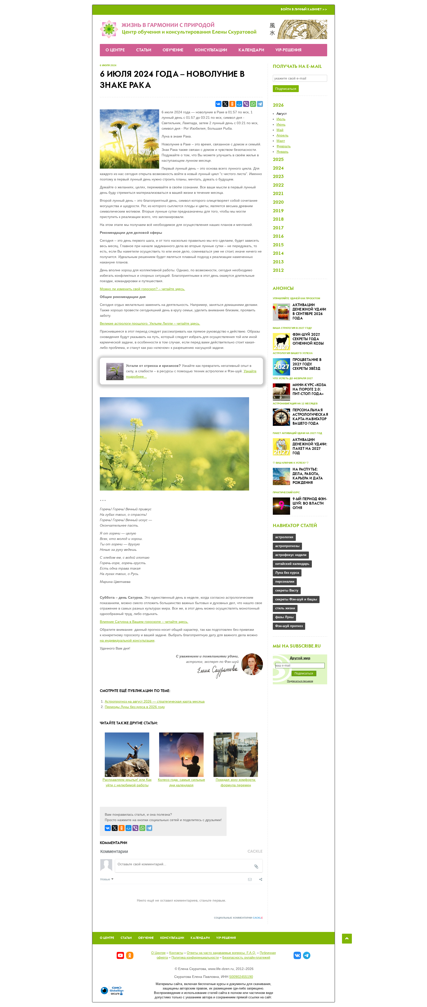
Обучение (173, 50)
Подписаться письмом (300, 681)
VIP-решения (288, 50)
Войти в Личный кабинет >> (304, 9)
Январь (282, 152)
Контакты (176, 953)
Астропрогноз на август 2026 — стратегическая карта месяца (155, 701)
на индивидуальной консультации (127, 640)
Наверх (347, 939)
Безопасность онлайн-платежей (246, 957)
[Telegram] (260, 104)
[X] (225, 104)
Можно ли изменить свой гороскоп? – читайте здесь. (142, 289)
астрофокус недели (290, 555)
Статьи (143, 50)
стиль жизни (285, 608)
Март (281, 141)
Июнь (281, 124)
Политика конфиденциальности (195, 957)
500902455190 (241, 977)
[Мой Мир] (239, 104)
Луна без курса (287, 572)
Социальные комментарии (238, 917)
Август (282, 114)
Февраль (284, 146)
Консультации (211, 50)
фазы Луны (284, 617)
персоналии (284, 581)
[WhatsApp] (253, 104)
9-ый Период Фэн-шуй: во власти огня (310, 503)
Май (280, 130)
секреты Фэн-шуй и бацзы (296, 599)
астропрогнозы (287, 546)
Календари (251, 50)
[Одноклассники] (232, 104)
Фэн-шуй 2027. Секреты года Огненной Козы (308, 339)
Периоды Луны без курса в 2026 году (135, 707)
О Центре (115, 50)
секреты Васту (286, 590)
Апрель (282, 135)
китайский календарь (292, 564)
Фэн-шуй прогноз (289, 626)
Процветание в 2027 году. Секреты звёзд (307, 364)
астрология (284, 537)
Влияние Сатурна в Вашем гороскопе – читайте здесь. (144, 622)
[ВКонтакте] (218, 104)
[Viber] (246, 104)
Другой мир (300, 658)
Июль (281, 119)
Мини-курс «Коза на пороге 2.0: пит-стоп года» (309, 389)
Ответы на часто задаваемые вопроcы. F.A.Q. (221, 953)
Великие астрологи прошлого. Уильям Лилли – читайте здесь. (150, 323)
